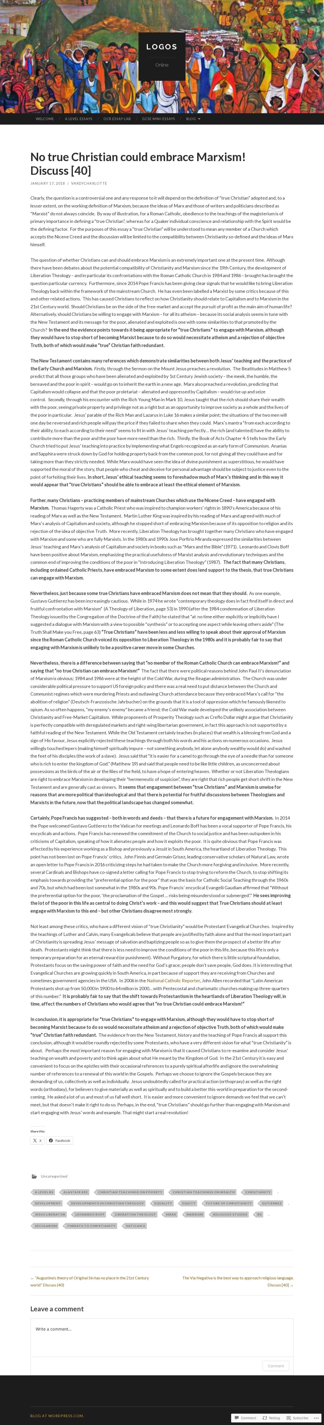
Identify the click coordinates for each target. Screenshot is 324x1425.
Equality (163, 1203)
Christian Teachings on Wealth (204, 1192)
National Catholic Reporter (173, 980)
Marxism (195, 1214)
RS (259, 1214)
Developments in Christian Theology (107, 1203)
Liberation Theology (135, 1214)
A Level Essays (78, 119)
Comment (276, 1366)
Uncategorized (54, 1176)
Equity (189, 1203)
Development (48, 1203)
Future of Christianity (229, 1203)
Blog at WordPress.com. (57, 1416)
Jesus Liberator (50, 1214)
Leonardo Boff (90, 1214)
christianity (258, 1192)
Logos (162, 46)
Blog (191, 119)
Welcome (45, 119)
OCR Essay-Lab (117, 119)
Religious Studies (230, 1214)
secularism (46, 1226)
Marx (171, 1214)
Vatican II (135, 1226)
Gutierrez (272, 1203)
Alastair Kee (76, 1192)
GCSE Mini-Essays (158, 119)
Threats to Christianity (91, 1226)
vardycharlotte (89, 183)
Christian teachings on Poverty (130, 1192)
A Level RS (44, 1192)
